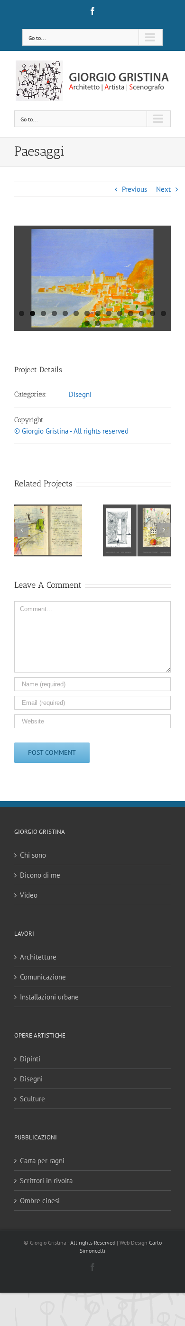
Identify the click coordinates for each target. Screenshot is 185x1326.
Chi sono (33, 855)
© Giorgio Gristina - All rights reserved (71, 430)
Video (28, 895)
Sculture (32, 1098)
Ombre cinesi (40, 1200)
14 (163, 313)
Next (163, 189)
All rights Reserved (92, 1242)
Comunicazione (43, 976)
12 (141, 313)
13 (152, 313)
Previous (134, 189)
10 (119, 313)
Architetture (38, 956)
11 (130, 313)
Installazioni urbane (49, 996)
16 (98, 323)
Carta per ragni (42, 1160)
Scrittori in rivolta (46, 1180)
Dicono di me (40, 875)
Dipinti (30, 1058)
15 (87, 323)
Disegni (80, 394)
